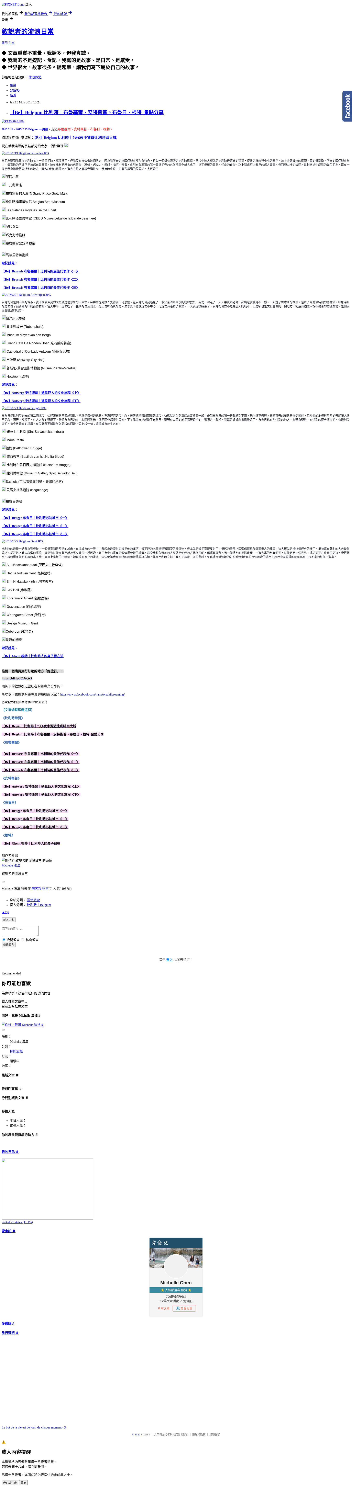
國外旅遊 (33, 900)
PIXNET (145, 1434)
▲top (5, 912)
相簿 (13, 85)
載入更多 (8, 920)
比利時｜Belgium (39, 905)
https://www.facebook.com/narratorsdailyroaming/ (92, 694)
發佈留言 (8, 944)
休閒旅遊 (35, 77)
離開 (23, 1482)
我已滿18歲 (10, 1482)
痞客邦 (36, 888)
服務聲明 (214, 1434)
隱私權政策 (199, 1434)
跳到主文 (8, 43)
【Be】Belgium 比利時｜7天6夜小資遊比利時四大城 (75, 138)
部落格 (15, 90)
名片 (13, 95)
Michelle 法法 (11, 865)
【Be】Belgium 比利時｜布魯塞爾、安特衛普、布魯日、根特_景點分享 (87, 112)
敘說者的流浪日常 (28, 31)
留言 (45, 888)
